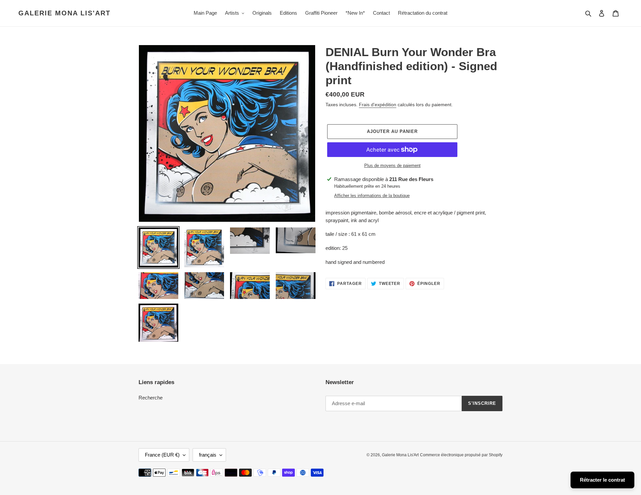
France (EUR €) (162, 455)
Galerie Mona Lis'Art (64, 13)
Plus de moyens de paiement (392, 165)
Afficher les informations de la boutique (372, 195)
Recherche (151, 397)
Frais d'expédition (377, 104)
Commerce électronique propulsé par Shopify (461, 455)
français (207, 455)
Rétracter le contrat (602, 480)
